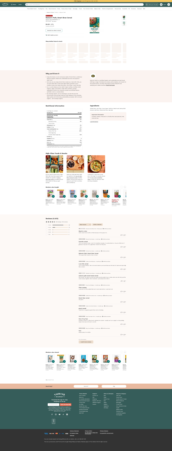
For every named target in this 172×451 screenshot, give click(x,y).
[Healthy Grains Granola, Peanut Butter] (105, 193)
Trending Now (41, 8)
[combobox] (84, 4)
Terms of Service (74, 430)
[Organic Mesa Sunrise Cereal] (61, 193)
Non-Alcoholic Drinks (88, 8)
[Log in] (161, 4)
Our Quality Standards (84, 399)
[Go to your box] (168, 4)
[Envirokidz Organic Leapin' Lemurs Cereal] (105, 359)
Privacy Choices (104, 430)
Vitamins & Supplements (107, 8)
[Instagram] (56, 414)
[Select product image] (124, 17)
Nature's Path (49, 19)
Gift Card (118, 395)
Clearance (139, 8)
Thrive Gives (82, 402)
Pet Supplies (119, 414)
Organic (105, 404)
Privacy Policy (88, 430)
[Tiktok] (63, 414)
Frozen (80, 8)
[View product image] (103, 25)
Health (117, 407)
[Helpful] (121, 235)
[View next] (125, 187)
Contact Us (95, 395)
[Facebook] (52, 414)
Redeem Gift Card (97, 400)
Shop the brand (110, 85)
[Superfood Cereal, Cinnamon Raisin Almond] (116, 359)
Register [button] (114, 199)
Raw (105, 400)
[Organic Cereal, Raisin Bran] (50, 193)
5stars (49, 225)
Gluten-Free (106, 399)
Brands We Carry (83, 406)
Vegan (105, 402)
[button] (168, 4)
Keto (105, 395)
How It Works (82, 395)
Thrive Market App (83, 411)
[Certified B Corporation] (54, 421)
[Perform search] (26, 4)
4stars (49, 227)
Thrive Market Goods (32, 8)
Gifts (144, 8)
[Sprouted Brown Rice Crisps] (50, 359)
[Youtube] (59, 414)
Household (124, 8)
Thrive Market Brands (84, 407)
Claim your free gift (153, 4)
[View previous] (121, 187)
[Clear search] (143, 4)
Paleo (105, 397)
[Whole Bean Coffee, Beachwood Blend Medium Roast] (94, 193)
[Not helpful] (124, 235)
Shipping (95, 399)
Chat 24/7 (86, 386)
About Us (81, 397)
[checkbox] (58, 225)
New (47, 8)
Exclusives (133, 8)
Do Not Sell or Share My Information (91, 433)
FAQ (114, 386)
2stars (49, 232)
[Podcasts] (67, 414)
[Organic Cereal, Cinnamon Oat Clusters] (83, 193)
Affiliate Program (97, 402)
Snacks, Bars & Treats (66, 8)
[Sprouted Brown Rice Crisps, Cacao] (72, 359)
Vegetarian (106, 406)
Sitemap (72, 435)
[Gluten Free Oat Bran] (72, 193)
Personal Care (118, 8)
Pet (129, 8)
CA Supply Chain (74, 433)
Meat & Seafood (52, 8)
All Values (106, 407)
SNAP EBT (81, 413)
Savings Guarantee (83, 409)
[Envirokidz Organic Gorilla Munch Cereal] (94, 359)
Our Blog (81, 404)
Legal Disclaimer (94, 121)
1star (49, 234)
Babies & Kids (97, 8)
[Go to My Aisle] (5, 4)
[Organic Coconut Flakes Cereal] (83, 359)
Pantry (58, 8)
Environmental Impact (84, 400)
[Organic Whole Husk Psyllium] (116, 193)
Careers (94, 404)
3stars (49, 229)
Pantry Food (119, 397)
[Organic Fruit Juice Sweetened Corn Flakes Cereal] (61, 359)
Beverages (75, 8)
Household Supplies (121, 413)
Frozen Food (119, 404)
